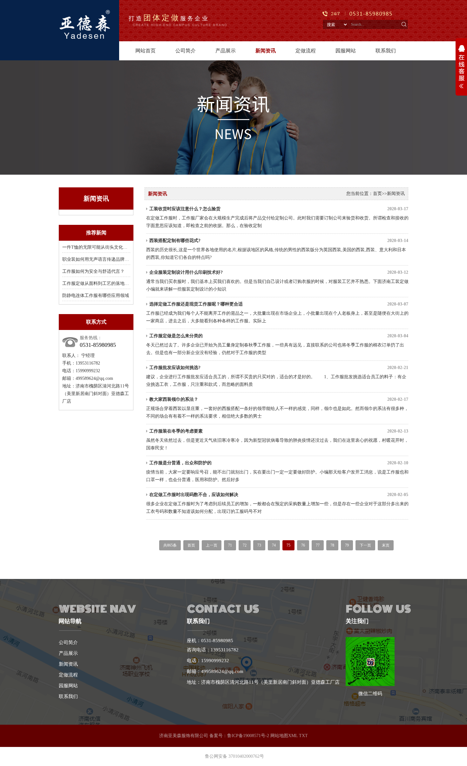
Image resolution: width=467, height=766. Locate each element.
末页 (385, 545)
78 (332, 545)
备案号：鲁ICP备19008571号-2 (239, 735)
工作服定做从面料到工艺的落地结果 (97, 283)
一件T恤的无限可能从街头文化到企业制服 (103, 247)
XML (293, 735)
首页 (377, 193)
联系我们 (386, 50)
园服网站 (345, 50)
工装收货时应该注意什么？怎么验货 (278, 208)
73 (259, 545)
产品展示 (225, 50)
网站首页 (145, 50)
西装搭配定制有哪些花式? (278, 240)
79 (347, 545)
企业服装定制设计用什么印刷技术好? (278, 272)
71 (230, 545)
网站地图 (279, 735)
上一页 (211, 545)
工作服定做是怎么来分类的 (278, 335)
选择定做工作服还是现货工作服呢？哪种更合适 (278, 304)
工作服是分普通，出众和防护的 (278, 462)
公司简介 (185, 50)
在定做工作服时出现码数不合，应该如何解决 (278, 494)
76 (303, 545)
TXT (303, 735)
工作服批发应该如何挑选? (278, 367)
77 (318, 545)
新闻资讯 (265, 50)
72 (245, 545)
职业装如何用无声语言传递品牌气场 (97, 259)
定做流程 (305, 50)
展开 (461, 70)
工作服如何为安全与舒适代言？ (93, 271)
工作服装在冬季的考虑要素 (278, 431)
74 (274, 545)
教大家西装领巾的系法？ (278, 399)
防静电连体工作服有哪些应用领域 (95, 295)
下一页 (365, 545)
